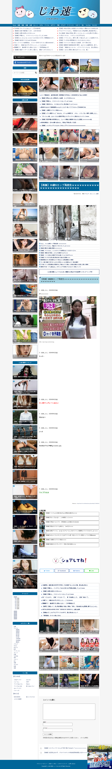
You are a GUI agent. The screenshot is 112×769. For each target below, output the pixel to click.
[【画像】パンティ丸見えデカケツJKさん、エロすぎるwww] (25, 552)
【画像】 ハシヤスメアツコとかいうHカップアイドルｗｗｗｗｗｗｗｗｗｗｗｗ (63, 125)
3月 (15, 605)
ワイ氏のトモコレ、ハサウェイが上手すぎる (71, 35)
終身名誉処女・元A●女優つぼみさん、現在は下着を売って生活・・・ (60, 122)
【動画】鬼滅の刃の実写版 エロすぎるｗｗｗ (24, 376)
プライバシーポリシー (42, 763)
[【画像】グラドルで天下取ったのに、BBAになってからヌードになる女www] (25, 89)
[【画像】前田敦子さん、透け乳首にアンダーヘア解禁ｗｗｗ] (25, 492)
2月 (15, 607)
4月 (15, 604)
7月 (15, 599)
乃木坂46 (18, 638)
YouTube (88, 25)
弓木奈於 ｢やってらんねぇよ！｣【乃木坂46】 (27, 28)
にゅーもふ (16, 681)
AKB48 (17, 629)
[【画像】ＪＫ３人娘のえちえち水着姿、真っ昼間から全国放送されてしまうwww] (25, 432)
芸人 (83, 25)
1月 (15, 608)
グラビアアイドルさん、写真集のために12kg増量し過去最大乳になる (78, 31)
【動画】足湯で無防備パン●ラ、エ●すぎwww (27, 31)
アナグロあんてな (18, 684)
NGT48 (17, 634)
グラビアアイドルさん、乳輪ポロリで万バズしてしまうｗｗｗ (55, 245)
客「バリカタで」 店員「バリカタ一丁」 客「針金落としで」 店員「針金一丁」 (65, 597)
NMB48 (17, 631)
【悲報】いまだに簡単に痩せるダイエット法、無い (73, 49)
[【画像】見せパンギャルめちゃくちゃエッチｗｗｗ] (25, 462)
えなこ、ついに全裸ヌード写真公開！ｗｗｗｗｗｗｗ (53, 243)
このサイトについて (62, 763)
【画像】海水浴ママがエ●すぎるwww (25, 40)
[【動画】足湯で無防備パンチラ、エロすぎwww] (25, 477)
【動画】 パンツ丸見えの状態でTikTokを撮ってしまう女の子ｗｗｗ (56, 255)
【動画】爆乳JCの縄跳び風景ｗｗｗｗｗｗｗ (51, 248)
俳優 (27, 25)
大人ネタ (94, 25)
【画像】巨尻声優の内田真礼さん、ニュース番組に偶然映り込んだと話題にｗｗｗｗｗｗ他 (66, 119)
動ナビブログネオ (30, 697)
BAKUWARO (17, 697)
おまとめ (28, 679)
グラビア (63, 25)
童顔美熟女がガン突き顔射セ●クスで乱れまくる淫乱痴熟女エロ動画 (56, 259)
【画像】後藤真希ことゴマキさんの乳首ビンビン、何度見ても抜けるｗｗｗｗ (24, 571)
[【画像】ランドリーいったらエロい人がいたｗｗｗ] (25, 582)
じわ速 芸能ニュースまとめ (53, 766)
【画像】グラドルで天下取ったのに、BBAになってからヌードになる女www (24, 94)
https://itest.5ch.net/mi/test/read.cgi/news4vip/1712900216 (88, 503)
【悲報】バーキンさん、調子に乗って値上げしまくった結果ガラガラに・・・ (81, 38)
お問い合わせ (72, 763)
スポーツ (78, 25)
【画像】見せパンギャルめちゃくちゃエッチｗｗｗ (24, 467)
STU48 (17, 637)
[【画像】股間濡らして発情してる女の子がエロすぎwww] (25, 447)
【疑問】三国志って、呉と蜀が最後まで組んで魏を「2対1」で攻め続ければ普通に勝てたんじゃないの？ (71, 606)
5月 (15, 602)
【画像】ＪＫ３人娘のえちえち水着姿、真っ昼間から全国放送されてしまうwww (24, 437)
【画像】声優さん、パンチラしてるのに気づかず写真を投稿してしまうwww (63, 588)
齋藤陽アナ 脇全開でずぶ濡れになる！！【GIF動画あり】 (31, 47)
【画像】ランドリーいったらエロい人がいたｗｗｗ (24, 586)
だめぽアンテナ (17, 679)
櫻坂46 (17, 642)
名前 (44, 722)
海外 (15, 657)
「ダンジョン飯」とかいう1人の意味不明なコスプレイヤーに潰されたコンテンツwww (65, 116)
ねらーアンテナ (17, 688)
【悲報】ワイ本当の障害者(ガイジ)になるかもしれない (74, 40)
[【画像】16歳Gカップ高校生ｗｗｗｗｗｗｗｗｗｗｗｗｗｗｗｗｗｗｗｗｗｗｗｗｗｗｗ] (76, 571)
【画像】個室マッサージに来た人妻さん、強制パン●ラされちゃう (33, 49)
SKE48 (17, 632)
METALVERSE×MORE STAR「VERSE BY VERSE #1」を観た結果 (61, 609)
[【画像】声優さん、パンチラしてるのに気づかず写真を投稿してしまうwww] (25, 387)
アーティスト (70, 25)
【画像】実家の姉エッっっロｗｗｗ (22, 406)
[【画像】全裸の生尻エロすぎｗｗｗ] (25, 537)
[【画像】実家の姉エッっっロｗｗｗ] (25, 402)
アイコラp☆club (18, 686)
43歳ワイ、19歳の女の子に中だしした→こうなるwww (30, 45)
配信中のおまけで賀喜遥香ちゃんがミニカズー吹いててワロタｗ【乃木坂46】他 (63, 107)
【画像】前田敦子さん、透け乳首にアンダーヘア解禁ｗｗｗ (24, 497)
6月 (15, 601)
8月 (15, 598)
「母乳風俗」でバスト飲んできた (51, 615)
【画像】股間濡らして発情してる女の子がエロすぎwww (24, 452)
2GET (27, 681)
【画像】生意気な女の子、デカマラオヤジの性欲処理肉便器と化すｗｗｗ (65, 752)
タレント (35, 25)
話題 (19, 25)
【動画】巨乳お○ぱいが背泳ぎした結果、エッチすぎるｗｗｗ (58, 98)
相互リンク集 (52, 763)
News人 (28, 684)
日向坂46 (18, 640)
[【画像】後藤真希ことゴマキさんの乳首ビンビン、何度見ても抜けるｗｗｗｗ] (25, 567)
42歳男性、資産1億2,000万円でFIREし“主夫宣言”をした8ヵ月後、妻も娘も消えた (65, 585)
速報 (23, 25)
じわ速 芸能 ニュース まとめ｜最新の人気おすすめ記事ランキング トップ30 (69, 272)
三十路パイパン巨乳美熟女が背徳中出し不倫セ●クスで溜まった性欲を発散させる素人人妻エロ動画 (64, 264)
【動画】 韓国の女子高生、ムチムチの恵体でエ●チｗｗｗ (54, 252)
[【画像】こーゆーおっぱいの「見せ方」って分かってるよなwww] (25, 522)
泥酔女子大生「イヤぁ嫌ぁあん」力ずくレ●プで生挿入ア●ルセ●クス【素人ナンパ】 (60, 266)
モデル (41, 25)
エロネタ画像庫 (17, 699)
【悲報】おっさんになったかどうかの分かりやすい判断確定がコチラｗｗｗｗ (37, 38)
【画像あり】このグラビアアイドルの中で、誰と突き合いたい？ (60, 612)
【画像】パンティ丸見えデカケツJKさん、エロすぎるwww (24, 556)
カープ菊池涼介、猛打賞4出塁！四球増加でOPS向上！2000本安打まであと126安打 (64, 95)
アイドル (47, 25)
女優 (30, 25)
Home (14, 25)
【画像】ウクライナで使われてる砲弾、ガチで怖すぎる (74, 42)
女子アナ (53, 25)
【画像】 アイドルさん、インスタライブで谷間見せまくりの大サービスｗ (58, 250)
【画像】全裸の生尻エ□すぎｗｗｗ (52, 591)
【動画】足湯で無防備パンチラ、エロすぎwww (24, 482)
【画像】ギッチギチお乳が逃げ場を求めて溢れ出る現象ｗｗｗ (55, 257)
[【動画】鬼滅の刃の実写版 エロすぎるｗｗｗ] (25, 372)
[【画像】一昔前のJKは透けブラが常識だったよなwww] (25, 417)
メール (45, 728)
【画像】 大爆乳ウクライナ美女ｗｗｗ (51, 110)
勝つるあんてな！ (30, 686)
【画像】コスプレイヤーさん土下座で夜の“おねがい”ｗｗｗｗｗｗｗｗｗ (65, 748)
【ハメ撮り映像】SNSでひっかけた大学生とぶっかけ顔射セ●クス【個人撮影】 (59, 262)
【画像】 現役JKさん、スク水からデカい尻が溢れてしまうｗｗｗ (59, 104)
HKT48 (17, 635)
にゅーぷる (16, 690)
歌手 (15, 649)
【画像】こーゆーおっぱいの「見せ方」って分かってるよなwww (24, 527)
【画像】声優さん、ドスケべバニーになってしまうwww (30, 35)
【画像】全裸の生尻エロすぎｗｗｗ (24, 33)
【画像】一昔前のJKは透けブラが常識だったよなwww (24, 422)
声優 (58, 25)
